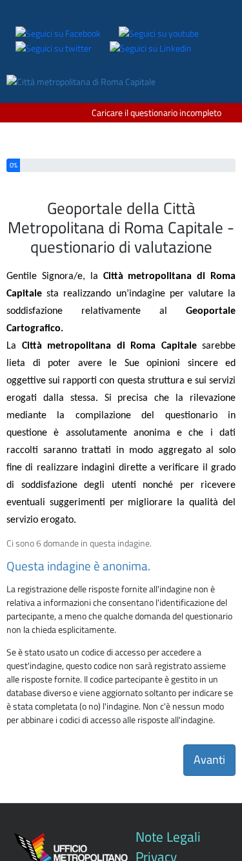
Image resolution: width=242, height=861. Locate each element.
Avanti (209, 759)
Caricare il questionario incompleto (156, 112)
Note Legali (168, 836)
